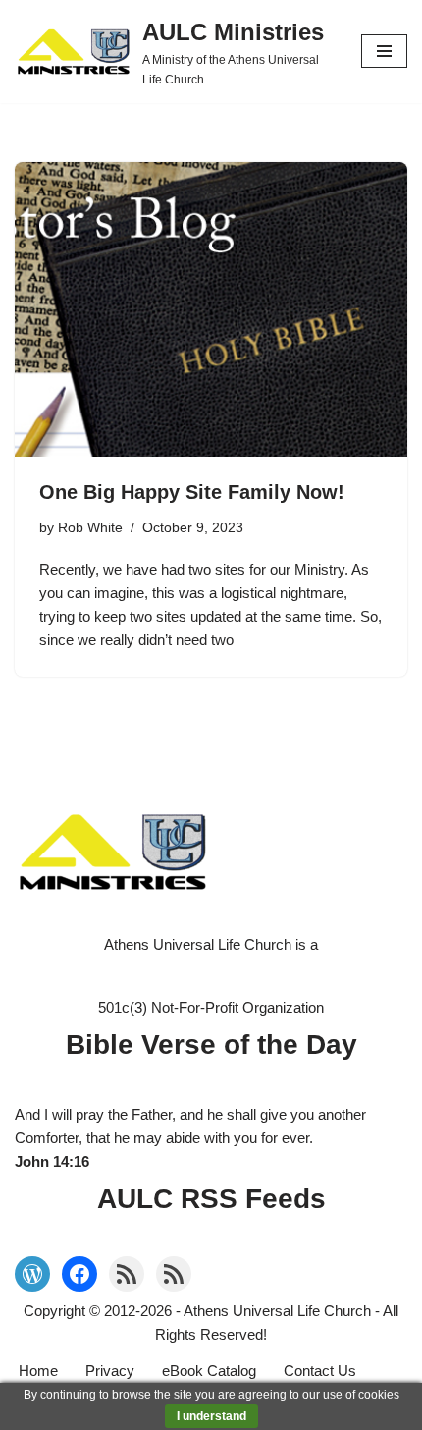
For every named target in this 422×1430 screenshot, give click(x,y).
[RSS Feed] (126, 1274)
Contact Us (320, 1370)
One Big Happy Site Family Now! (191, 492)
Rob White (90, 528)
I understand (211, 1416)
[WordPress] (32, 1274)
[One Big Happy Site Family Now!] (211, 309)
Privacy (109, 1370)
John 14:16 (52, 1161)
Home (38, 1370)
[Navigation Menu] (384, 51)
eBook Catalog (209, 1370)
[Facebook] (79, 1274)
